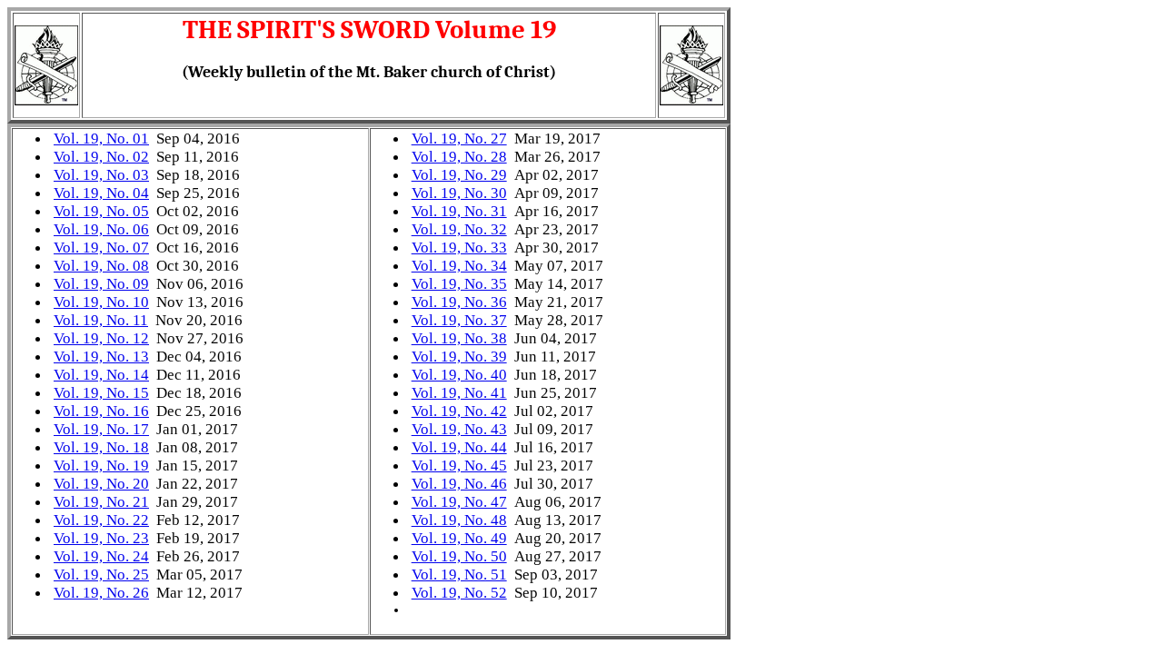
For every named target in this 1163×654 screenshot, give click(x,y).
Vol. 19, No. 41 (459, 392)
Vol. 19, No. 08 (101, 265)
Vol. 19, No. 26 (101, 592)
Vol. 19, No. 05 (101, 211)
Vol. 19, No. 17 (101, 429)
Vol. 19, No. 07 (101, 247)
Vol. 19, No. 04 (101, 193)
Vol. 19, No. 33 (459, 247)
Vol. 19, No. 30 (459, 193)
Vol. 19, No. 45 (459, 465)
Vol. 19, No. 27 (459, 138)
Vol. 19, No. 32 (459, 229)
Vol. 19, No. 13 (101, 356)
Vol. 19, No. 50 (459, 556)
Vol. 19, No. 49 (459, 538)
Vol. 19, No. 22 (101, 520)
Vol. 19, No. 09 (101, 283)
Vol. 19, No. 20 (101, 483)
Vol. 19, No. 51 (459, 574)
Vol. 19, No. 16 (101, 411)
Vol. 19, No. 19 (101, 465)
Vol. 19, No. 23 (101, 538)
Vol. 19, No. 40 (459, 374)
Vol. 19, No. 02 (101, 156)
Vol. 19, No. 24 (101, 556)
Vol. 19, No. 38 (459, 338)
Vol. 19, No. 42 (459, 411)
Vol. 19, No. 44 (459, 447)
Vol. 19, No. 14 (101, 374)
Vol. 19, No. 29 (459, 174)
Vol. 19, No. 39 (459, 356)
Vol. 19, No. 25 (101, 574)
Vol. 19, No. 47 (459, 501)
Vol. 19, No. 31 (459, 211)
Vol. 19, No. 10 (101, 302)
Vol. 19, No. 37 (459, 320)
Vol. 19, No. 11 (101, 320)
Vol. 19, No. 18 (101, 447)
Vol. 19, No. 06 (101, 229)
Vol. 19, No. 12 (101, 338)
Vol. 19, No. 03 (101, 174)
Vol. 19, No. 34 (459, 265)
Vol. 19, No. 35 (459, 283)
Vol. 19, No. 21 (101, 501)
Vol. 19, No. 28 (459, 156)
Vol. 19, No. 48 (459, 520)
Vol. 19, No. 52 (459, 592)
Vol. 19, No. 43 (459, 429)
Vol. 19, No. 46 (459, 483)
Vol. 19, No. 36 (459, 302)
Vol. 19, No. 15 (101, 392)
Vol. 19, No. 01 (101, 138)
